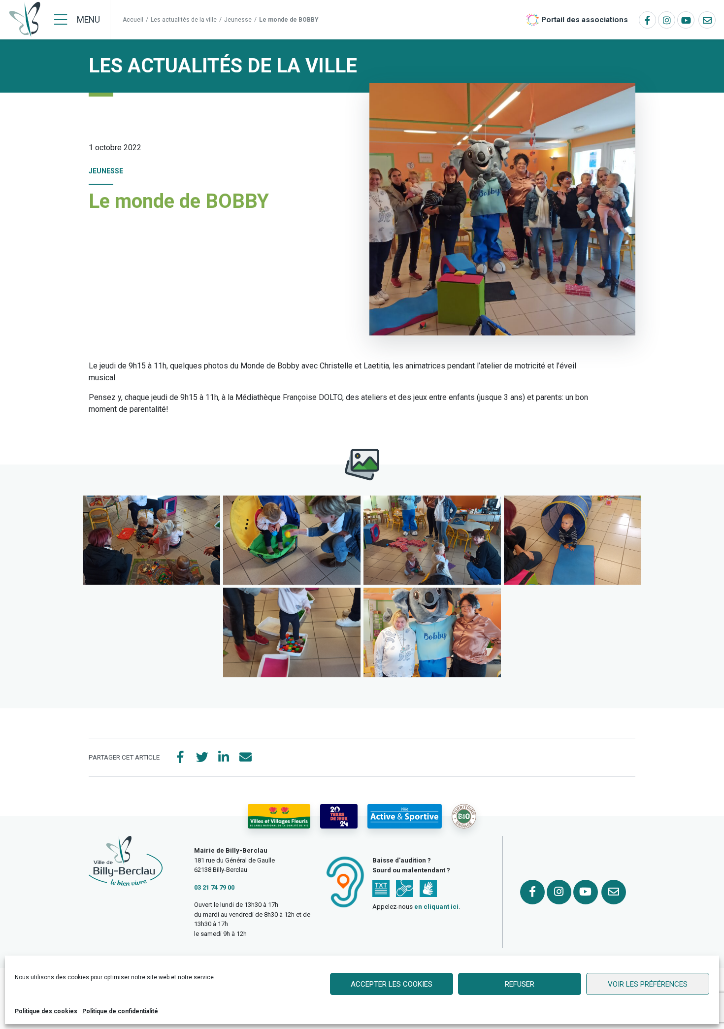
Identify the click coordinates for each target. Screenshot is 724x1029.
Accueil (133, 19)
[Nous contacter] (707, 20)
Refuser (519, 984)
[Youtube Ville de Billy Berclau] (685, 20)
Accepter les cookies (391, 984)
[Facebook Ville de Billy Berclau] (647, 20)
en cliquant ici (436, 906)
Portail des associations (584, 19)
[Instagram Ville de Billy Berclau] (666, 20)
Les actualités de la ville (184, 19)
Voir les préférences (648, 984)
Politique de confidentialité (120, 1011)
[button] (151, 540)
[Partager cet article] (245, 757)
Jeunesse (238, 19)
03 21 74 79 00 (214, 887)
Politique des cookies (46, 1011)
